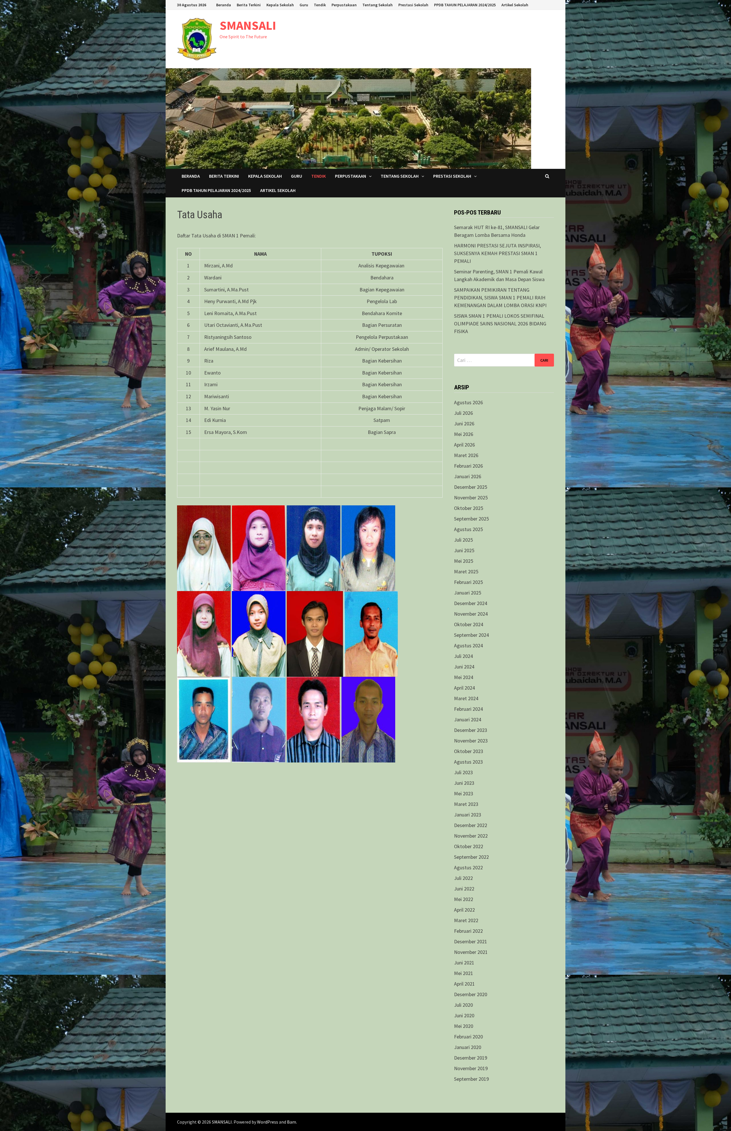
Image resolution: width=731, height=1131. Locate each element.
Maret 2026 (466, 455)
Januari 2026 (467, 476)
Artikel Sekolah (514, 4)
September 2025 (471, 518)
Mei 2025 (463, 561)
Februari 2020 (468, 1036)
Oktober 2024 (468, 624)
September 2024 (471, 635)
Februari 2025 (468, 582)
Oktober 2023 (468, 751)
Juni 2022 (464, 888)
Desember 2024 (470, 603)
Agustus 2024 (468, 645)
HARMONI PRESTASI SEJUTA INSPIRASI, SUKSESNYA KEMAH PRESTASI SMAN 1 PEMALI (497, 253)
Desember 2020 (470, 994)
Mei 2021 (463, 973)
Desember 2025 (470, 487)
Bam (291, 1122)
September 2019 (471, 1079)
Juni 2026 (464, 423)
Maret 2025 (466, 571)
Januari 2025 (467, 592)
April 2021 (464, 983)
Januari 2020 (467, 1047)
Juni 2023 (464, 783)
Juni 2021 (464, 962)
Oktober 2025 (468, 508)
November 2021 (471, 952)
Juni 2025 (464, 550)
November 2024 (471, 613)
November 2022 (471, 835)
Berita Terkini (249, 4)
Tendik (320, 4)
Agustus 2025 (468, 529)
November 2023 (471, 740)
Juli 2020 (463, 1005)
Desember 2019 (470, 1057)
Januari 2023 (467, 814)
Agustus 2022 (468, 867)
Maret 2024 (466, 698)
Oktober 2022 (468, 846)
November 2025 (471, 497)
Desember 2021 (470, 941)
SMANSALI (248, 25)
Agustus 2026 (468, 402)
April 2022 (464, 909)
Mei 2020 (463, 1026)
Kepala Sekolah (280, 4)
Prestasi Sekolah (413, 4)
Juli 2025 (463, 540)
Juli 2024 (463, 656)
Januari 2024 (467, 719)
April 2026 (464, 444)
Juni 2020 (464, 1015)
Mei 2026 (463, 434)
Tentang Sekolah (377, 4)
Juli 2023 (463, 772)
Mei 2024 (463, 677)
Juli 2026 (463, 413)
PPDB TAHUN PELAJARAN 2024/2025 (465, 4)
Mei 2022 (463, 899)
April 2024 (464, 687)
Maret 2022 (466, 920)
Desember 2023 (470, 730)
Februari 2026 (468, 466)
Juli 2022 (463, 878)
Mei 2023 (463, 793)
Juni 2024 (464, 666)
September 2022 (471, 857)
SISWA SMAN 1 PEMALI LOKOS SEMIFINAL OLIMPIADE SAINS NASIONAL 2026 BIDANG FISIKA (500, 324)
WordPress (267, 1122)
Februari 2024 (468, 709)
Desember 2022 (470, 825)
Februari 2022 (468, 931)
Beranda (223, 4)
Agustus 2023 (468, 761)
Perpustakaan (344, 4)
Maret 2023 (466, 804)
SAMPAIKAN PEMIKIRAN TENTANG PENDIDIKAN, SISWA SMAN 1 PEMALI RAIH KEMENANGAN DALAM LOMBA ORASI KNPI (500, 298)
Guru (304, 4)
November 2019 (471, 1068)
